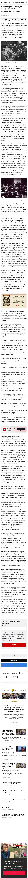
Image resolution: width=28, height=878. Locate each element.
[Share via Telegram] (12, 19)
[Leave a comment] (22, 19)
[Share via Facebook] (2, 19)
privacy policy (8, 638)
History (21, 673)
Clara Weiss (3, 14)
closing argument (7, 354)
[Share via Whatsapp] (9, 19)
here (20, 174)
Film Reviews (14, 673)
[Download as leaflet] (18, 19)
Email (4, 625)
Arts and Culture (5, 673)
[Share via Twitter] (6, 19)
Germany (4, 676)
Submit (14, 644)
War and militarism (13, 676)
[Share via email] (15, 19)
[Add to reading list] (25, 19)
